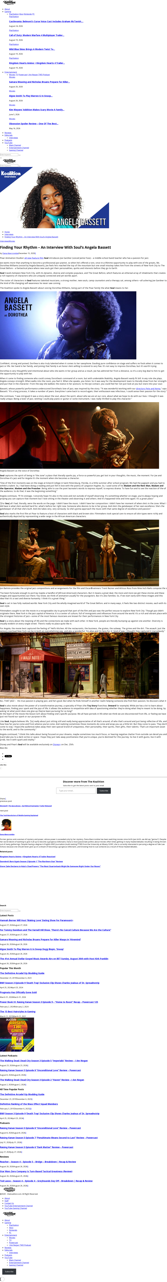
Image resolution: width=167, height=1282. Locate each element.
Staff (7, 1201)
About (7, 9)
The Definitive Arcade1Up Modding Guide (22, 973)
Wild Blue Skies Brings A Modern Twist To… (32, 49)
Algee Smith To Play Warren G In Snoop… (31, 95)
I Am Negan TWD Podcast (20, 1245)
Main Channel (15, 145)
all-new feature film (34, 258)
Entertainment (11, 72)
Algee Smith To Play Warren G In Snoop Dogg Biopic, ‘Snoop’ (32, 949)
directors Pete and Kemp (148, 388)
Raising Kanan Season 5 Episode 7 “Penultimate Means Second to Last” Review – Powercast (49, 1137)
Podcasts (8, 140)
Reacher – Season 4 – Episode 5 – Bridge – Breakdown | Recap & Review (38, 1161)
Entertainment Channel (19, 147)
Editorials (8, 135)
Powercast (13, 1242)
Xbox (11, 1227)
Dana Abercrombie (10, 253)
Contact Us (9, 1203)
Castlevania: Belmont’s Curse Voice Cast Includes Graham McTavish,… (46, 21)
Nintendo (13, 1230)
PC (10, 1232)
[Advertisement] (68, 886)
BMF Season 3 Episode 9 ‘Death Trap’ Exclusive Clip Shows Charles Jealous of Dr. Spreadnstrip (49, 982)
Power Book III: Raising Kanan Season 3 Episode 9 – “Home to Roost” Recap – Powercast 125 (49, 1002)
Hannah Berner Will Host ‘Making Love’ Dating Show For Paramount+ (36, 920)
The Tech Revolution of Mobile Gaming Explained (19, 815)
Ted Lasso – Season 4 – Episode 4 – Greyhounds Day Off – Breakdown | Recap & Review (46, 1180)
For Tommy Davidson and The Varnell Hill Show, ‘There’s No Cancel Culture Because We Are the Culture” (55, 930)
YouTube (8, 142)
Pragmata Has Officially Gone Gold (18, 992)
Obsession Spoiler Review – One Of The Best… (33, 123)
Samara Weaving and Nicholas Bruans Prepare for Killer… (39, 81)
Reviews (8, 132)
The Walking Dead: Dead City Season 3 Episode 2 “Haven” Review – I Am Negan (42, 1079)
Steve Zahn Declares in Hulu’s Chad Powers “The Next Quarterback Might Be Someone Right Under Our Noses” (50, 866)
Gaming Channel (16, 150)
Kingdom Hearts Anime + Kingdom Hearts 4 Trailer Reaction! (27, 856)
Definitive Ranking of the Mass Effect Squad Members (29, 1104)
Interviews (13, 137)
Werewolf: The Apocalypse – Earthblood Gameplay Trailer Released (26, 806)
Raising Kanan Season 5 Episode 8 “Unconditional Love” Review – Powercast (40, 1070)
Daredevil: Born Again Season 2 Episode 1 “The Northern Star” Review (31, 861)
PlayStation (14, 16)
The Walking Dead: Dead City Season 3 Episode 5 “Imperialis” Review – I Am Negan (44, 1060)
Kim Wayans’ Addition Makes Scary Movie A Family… (36, 109)
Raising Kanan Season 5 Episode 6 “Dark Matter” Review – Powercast (36, 1147)
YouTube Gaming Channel (16, 1208)
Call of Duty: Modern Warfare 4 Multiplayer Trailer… (36, 35)
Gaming (8, 11)
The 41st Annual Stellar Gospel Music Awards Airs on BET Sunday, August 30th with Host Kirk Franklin (54, 958)
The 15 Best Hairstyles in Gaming (17, 1011)
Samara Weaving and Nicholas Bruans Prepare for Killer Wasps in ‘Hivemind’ (40, 939)
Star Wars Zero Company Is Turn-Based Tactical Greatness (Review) (36, 1171)
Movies (12, 77)
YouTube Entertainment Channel (19, 1206)
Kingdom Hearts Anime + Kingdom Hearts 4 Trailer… (37, 63)
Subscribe (104, 790)
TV (10, 1240)
